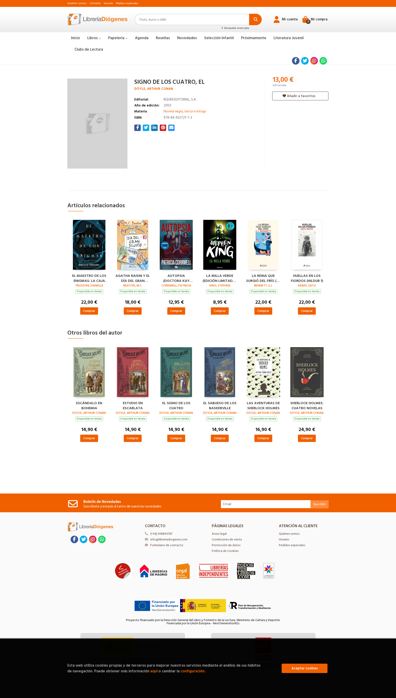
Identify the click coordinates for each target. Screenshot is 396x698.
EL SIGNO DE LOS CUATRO (176, 405)
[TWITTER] (305, 61)
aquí (154, 671)
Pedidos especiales (127, 3)
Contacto (95, 3)
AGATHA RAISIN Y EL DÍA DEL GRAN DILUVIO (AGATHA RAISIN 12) (133, 277)
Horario (108, 3)
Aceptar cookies (305, 668)
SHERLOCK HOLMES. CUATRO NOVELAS (307, 405)
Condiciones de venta (227, 539)
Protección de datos (226, 545)
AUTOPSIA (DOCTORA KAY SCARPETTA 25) (176, 277)
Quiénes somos (77, 3)
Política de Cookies (225, 550)
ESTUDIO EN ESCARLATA (133, 405)
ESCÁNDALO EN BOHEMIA (89, 405)
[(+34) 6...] (323, 61)
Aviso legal (219, 533)
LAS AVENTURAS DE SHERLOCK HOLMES (263, 405)
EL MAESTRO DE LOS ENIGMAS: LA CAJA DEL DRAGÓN (89, 277)
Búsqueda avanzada (236, 28)
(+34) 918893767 (161, 533)
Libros (93, 38)
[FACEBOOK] (296, 61)
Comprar (89, 311)
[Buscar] (255, 19)
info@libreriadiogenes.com (168, 539)
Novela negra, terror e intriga (185, 111)
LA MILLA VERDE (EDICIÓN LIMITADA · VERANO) (220, 277)
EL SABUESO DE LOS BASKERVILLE (219, 405)
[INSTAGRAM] (314, 61)
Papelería (116, 38)
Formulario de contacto (166, 545)
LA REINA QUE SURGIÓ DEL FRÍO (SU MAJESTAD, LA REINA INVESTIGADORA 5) (263, 277)
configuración (192, 671)
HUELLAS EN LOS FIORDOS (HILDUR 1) (307, 277)
